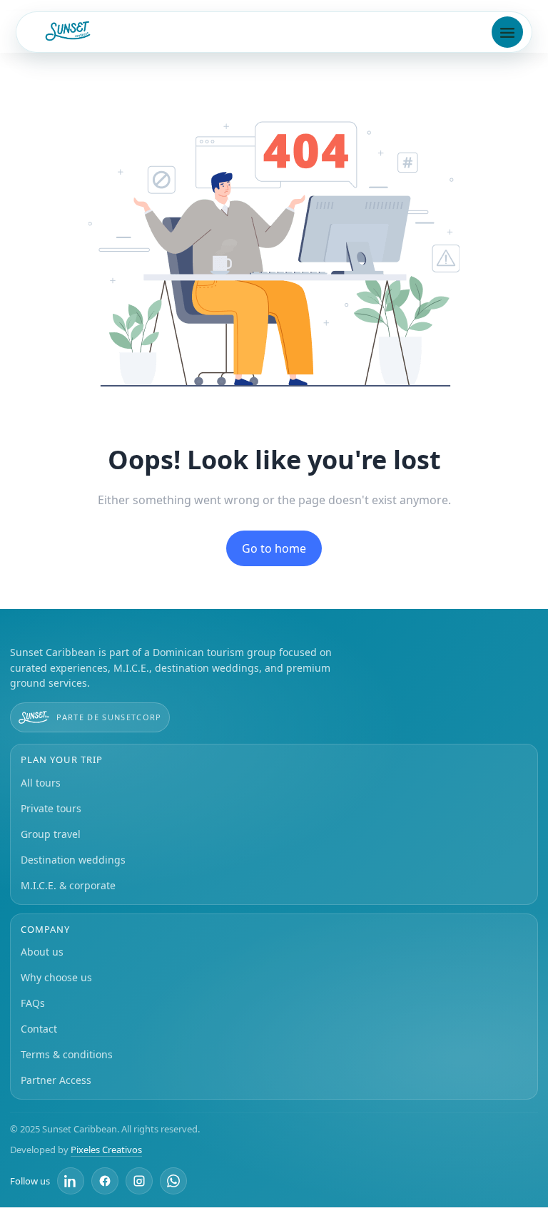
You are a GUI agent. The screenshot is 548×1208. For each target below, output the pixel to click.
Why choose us (56, 977)
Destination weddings (73, 859)
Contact (39, 1028)
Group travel (51, 834)
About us (42, 951)
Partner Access (56, 1080)
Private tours (51, 808)
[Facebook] (104, 1180)
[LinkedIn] (70, 1180)
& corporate (68, 885)
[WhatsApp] (173, 1180)
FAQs (33, 1003)
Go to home (274, 548)
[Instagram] (139, 1180)
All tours (41, 782)
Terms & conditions (67, 1054)
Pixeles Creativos (106, 1149)
